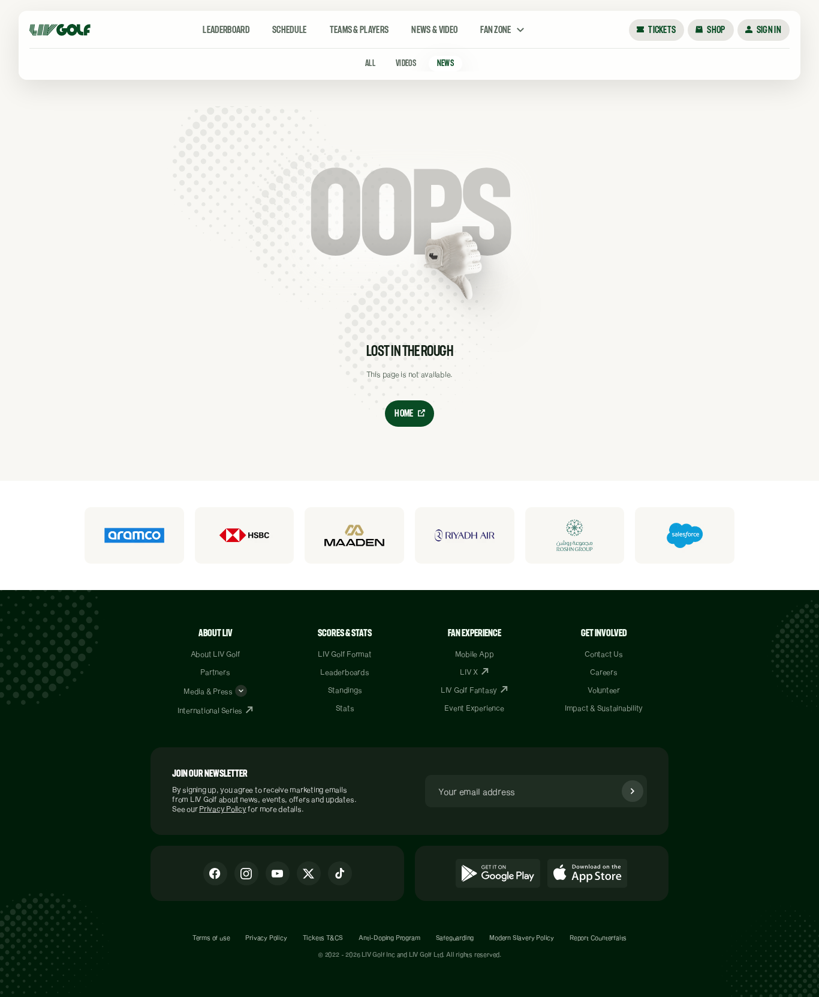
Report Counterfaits (598, 937)
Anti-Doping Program (389, 937)
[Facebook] (215, 873)
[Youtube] (278, 873)
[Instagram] (246, 873)
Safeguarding (455, 937)
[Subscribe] (632, 791)
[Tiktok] (340, 873)
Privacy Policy (222, 808)
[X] (309, 873)
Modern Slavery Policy (521, 937)
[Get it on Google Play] (498, 873)
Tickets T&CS (323, 937)
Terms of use (211, 937)
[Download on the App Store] (587, 873)
